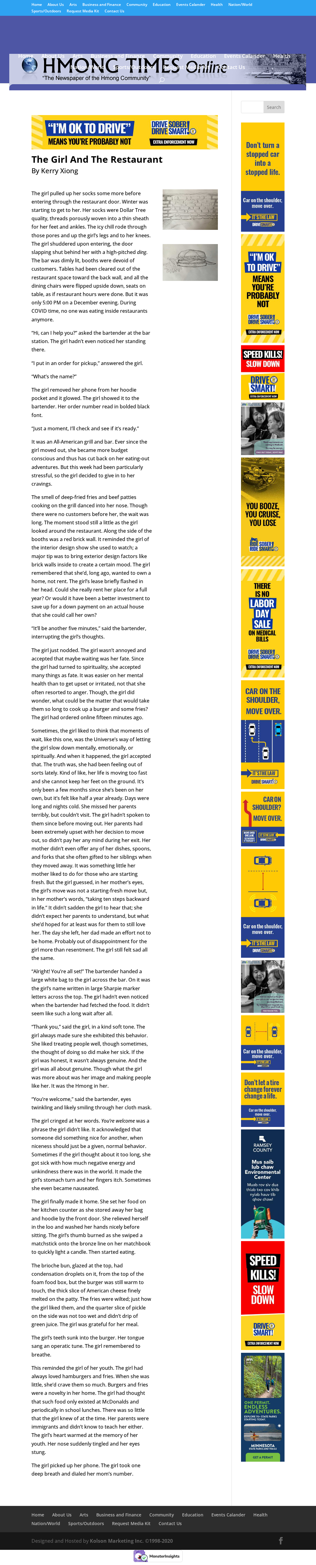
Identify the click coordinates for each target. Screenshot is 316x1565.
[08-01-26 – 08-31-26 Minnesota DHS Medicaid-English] (263, 453)
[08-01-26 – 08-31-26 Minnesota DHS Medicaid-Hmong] (263, 1011)
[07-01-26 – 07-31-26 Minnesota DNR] (263, 1459)
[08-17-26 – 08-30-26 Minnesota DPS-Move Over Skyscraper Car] (263, 955)
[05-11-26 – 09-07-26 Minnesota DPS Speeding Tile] (263, 398)
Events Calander (190, 5)
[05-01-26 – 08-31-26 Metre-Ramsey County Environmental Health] (263, 1236)
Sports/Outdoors (46, 11)
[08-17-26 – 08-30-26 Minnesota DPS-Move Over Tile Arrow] (263, 844)
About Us (56, 5)
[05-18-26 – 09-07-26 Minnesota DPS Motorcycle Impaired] (263, 564)
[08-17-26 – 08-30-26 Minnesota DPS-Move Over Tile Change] (263, 1125)
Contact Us (114, 11)
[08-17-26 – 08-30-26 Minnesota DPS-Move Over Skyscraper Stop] (263, 229)
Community (137, 5)
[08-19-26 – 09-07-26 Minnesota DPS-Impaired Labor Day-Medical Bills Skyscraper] (263, 675)
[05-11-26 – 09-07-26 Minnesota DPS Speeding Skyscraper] (263, 1348)
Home (36, 5)
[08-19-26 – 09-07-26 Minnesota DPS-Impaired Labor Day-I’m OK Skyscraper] (263, 341)
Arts (73, 5)
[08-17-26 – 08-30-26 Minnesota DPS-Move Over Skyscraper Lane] (263, 787)
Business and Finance (101, 5)
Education (162, 5)
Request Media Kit (83, 11)
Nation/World (240, 5)
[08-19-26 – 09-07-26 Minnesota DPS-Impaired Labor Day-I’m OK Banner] (124, 145)
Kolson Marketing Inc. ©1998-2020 (131, 1540)
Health (217, 5)
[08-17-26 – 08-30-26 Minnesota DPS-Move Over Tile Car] (263, 1068)
